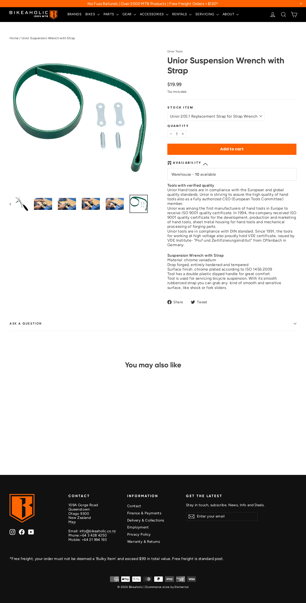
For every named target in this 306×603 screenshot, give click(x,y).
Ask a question (26, 323)
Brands (74, 14)
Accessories (152, 14)
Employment (138, 527)
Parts (109, 14)
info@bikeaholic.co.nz (98, 531)
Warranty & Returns (143, 541)
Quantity (178, 126)
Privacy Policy (139, 534)
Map (72, 522)
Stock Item (180, 107)
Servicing (205, 14)
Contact (134, 506)
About (229, 14)
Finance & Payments (144, 513)
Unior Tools (175, 51)
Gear (127, 14)
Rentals (180, 14)
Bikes (90, 14)
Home (14, 38)
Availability (187, 163)
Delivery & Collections (145, 520)
